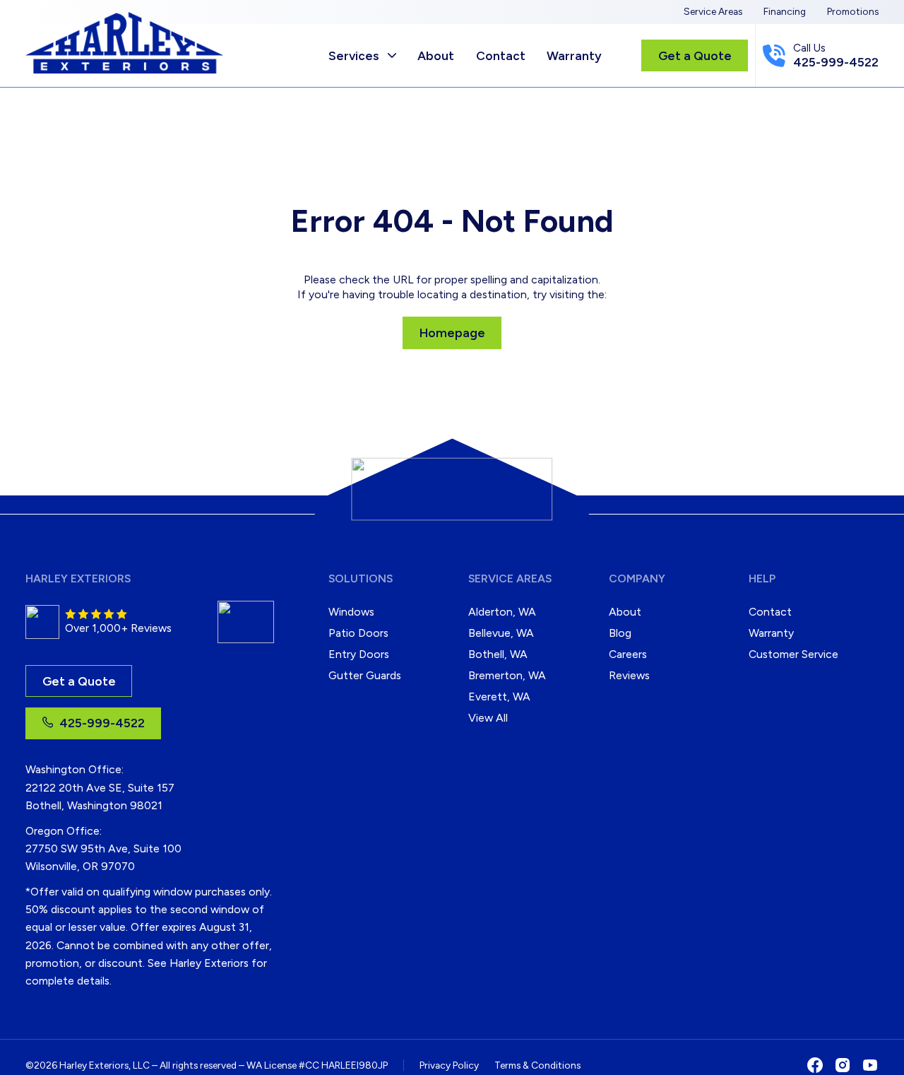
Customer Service (793, 654)
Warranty (574, 55)
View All (488, 717)
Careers (628, 654)
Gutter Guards (364, 675)
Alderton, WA (502, 611)
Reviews (629, 675)
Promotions (853, 11)
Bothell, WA (498, 654)
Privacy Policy (449, 1065)
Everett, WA (499, 696)
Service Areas (713, 11)
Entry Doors (358, 654)
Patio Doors (358, 633)
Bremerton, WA (507, 675)
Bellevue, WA (501, 633)
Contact (500, 55)
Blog (620, 633)
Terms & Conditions (537, 1065)
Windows (351, 611)
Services (353, 55)
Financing (784, 11)
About (435, 55)
